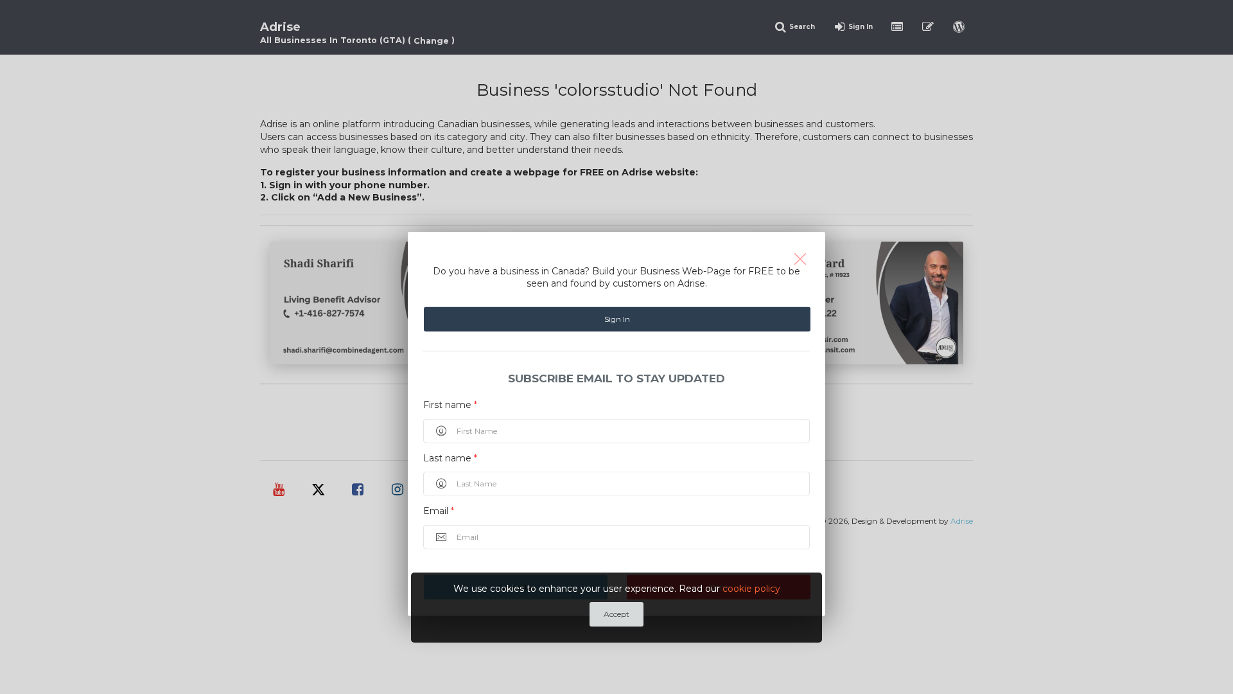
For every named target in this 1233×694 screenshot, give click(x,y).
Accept (616, 614)
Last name (450, 457)
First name (450, 405)
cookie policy (751, 588)
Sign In (617, 319)
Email (438, 511)
